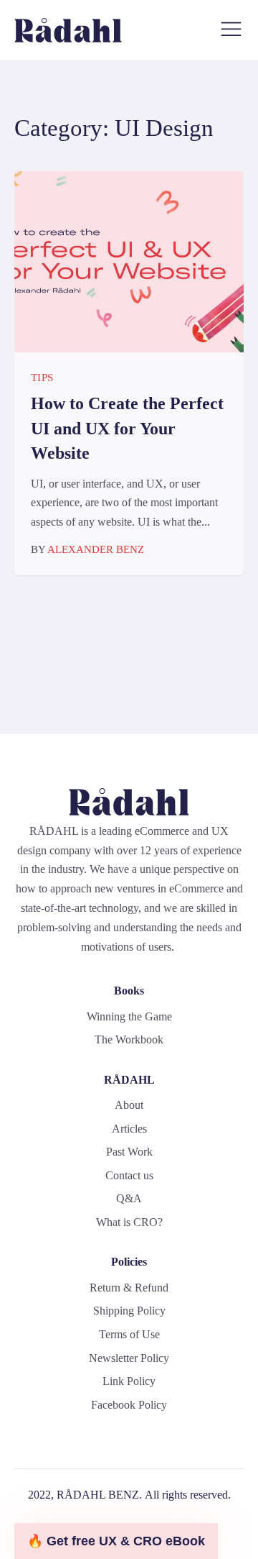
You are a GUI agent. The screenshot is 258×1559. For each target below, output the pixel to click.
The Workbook (129, 1039)
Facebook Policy (129, 1405)
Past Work (129, 1152)
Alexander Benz (95, 549)
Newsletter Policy (129, 1358)
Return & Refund (129, 1287)
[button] (116, 1541)
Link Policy (129, 1381)
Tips (42, 377)
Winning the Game (129, 1016)
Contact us (129, 1175)
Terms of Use (129, 1334)
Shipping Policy (129, 1310)
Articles (129, 1129)
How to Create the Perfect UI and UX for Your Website (127, 428)
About (129, 1105)
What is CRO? (129, 1222)
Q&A (129, 1198)
